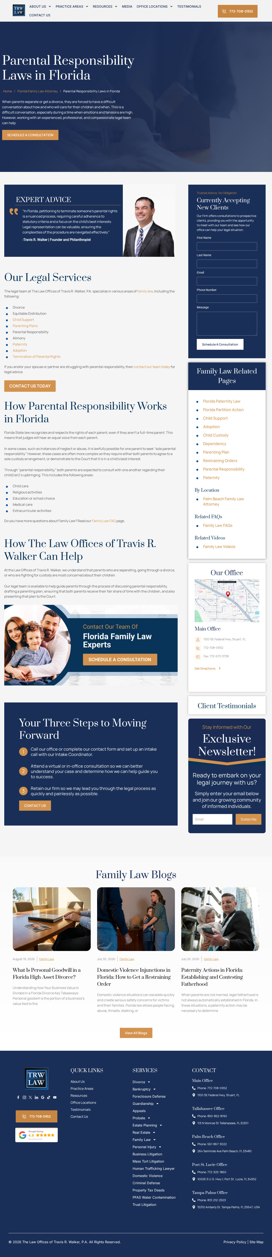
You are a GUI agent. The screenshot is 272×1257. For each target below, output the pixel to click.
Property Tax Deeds (148, 1190)
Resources (102, 6)
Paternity (20, 344)
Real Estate (141, 1132)
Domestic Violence (148, 1175)
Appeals (139, 1110)
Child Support (23, 319)
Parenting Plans (25, 325)
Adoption (20, 350)
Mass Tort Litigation (148, 1161)
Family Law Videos (219, 546)
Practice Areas (69, 6)
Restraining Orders (220, 460)
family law (145, 291)
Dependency (214, 443)
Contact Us (39, 15)
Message (203, 307)
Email (200, 272)
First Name (204, 237)
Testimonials (189, 6)
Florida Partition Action (223, 409)
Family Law (46, 959)
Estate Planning (145, 1125)
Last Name (204, 255)
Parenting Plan (216, 452)
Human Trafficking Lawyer (154, 1168)
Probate (139, 1118)
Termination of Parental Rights (36, 356)
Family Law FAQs (217, 525)
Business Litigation (147, 1154)
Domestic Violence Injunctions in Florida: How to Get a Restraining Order (134, 977)
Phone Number (207, 290)
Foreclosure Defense (149, 1096)
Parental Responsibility (224, 469)
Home (7, 91)
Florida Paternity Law (221, 401)
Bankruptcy (142, 1089)
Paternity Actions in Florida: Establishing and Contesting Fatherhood (212, 977)
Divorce (139, 1082)
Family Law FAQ (104, 520)
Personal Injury (144, 1147)
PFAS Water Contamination (154, 1197)
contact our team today (152, 366)
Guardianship (143, 1103)
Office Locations (152, 6)
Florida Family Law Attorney (37, 91)
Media (127, 6)
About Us (37, 6)
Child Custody (216, 435)
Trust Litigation (144, 1204)
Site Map (256, 1242)
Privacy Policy (235, 1242)
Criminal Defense (146, 1183)
